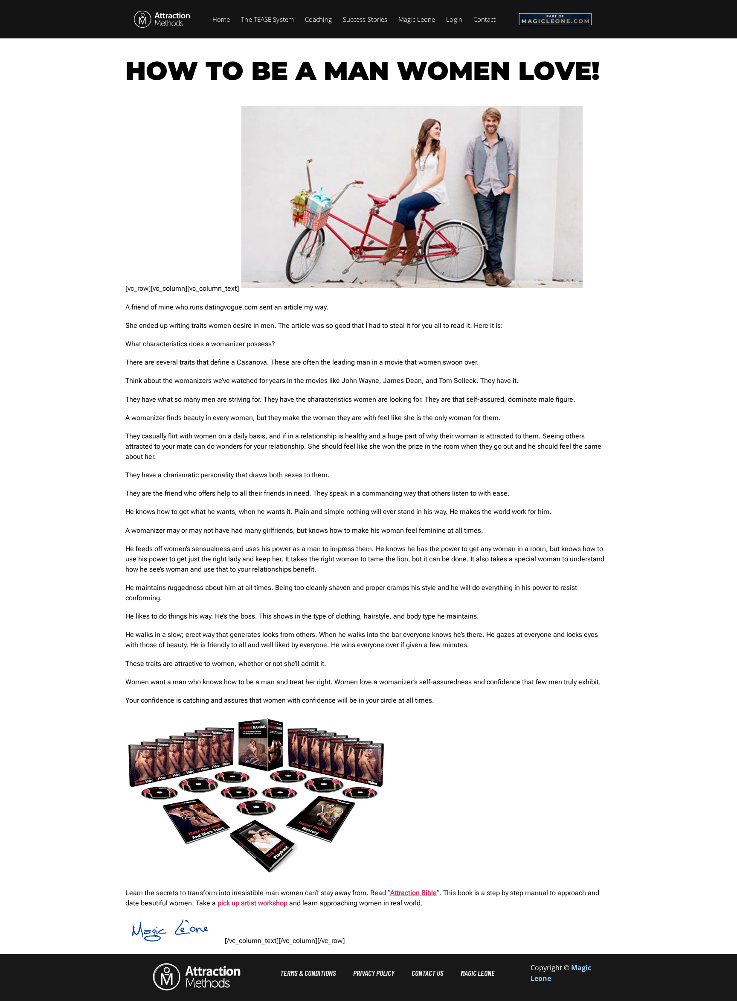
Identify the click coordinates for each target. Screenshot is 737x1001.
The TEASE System (267, 19)
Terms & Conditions (308, 973)
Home (221, 19)
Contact (484, 19)
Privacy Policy (374, 973)
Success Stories (365, 19)
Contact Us (428, 973)
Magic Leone (416, 19)
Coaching (318, 19)
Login (454, 19)
